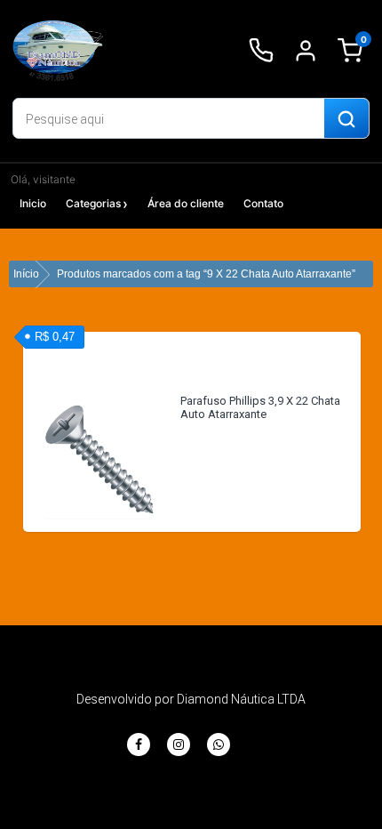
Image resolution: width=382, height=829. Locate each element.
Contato (263, 203)
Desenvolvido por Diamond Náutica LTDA (191, 699)
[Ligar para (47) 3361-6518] (261, 50)
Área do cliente (185, 203)
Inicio (33, 203)
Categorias (93, 203)
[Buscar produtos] (346, 119)
